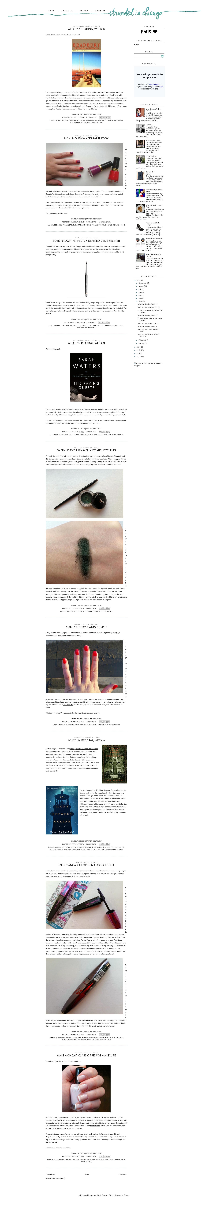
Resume (84, 11)
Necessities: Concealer (154, 239)
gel (103, 325)
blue (58, 1037)
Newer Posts (50, 1175)
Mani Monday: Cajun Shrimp (86, 627)
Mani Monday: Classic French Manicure (86, 1055)
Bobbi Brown (60, 325)
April (140, 298)
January (142, 343)
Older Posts (122, 1175)
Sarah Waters (94, 435)
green (89, 1037)
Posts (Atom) (60, 1178)
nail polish (102, 225)
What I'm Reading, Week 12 (86, 29)
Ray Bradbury (110, 120)
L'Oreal (95, 1037)
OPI (99, 724)
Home (52, 11)
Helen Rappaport (90, 120)
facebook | (81, 114)
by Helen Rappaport (94, 101)
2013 (139, 350)
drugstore (71, 611)
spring (122, 225)
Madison (72, 1159)
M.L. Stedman (97, 847)
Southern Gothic (93, 849)
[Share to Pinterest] (109, 117)
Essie (61, 724)
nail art (94, 225)
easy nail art (74, 225)
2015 (139, 280)
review (87, 327)
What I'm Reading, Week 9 (86, 740)
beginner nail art (61, 225)
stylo (93, 327)
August (141, 286)
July (140, 289)
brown (69, 325)
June (140, 292)
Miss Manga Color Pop (77, 1040)
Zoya (89, 1161)
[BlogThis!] (102, 117)
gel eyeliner (94, 611)
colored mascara (73, 1037)
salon (103, 724)
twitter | (89, 114)
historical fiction (72, 435)
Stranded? (149, 125)
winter (84, 1161)
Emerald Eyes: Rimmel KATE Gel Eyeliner (86, 450)
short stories (96, 123)
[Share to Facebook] (107, 117)
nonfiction (66, 849)
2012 (139, 353)
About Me (67, 11)
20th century (70, 120)
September (143, 283)
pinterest (97, 114)
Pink (112, 1159)
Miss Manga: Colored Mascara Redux (86, 865)
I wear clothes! (151, 156)
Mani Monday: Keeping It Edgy (86, 138)
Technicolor (150, 172)
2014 (139, 347)
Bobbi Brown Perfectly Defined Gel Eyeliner (86, 241)
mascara (115, 1037)
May (140, 295)
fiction (79, 120)
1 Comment (90, 322)
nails (110, 225)
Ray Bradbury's (81, 92)
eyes (99, 325)
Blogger (126, 1195)
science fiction (83, 123)
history (101, 120)
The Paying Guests (115, 435)
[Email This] (100, 117)
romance (84, 435)
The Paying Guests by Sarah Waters (76, 409)
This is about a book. (153, 140)
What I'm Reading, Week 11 (86, 343)
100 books (60, 120)
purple (90, 1040)
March (141, 301)
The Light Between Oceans (112, 849)
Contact (100, 11)
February (142, 340)
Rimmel (109, 611)
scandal (104, 435)
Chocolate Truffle (80, 325)
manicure (79, 724)
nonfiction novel (78, 849)
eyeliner (92, 325)
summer (116, 724)
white (123, 1159)
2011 (139, 356)
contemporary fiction (64, 847)
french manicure (61, 1159)
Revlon (116, 225)
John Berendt (86, 847)
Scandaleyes (105, 1040)
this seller (117, 1134)
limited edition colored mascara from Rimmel (96, 456)
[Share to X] (105, 117)
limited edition (105, 1037)
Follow (136, 44)
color (63, 1037)
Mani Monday (85, 225)
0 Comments (91, 117)
